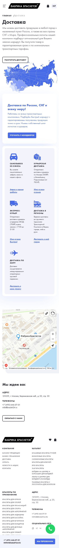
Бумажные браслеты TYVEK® (44, 453)
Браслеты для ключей (41, 462)
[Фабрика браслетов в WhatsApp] (33, 528)
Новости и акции (10, 465)
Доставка (6, 459)
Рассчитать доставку (15, 60)
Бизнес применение (11, 456)
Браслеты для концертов (13, 524)
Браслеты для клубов (11, 499)
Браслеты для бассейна (12, 518)
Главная (6, 15)
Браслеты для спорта (11, 508)
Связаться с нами (13, 418)
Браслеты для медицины (13, 515)
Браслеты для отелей (11, 502)
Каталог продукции (11, 453)
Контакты (6, 468)
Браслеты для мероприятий (14, 511)
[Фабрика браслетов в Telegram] (37, 528)
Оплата (5, 462)
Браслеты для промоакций (14, 505)
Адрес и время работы (16, 190)
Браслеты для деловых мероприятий (12, 528)
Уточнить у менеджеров (22, 135)
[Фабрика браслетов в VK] (40, 528)
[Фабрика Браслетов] (24, 6)
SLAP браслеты (38, 468)
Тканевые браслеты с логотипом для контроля (43, 483)
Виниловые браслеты (41, 456)
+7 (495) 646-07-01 (12, 540)
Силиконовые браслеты (42, 459)
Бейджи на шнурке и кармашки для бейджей (42, 472)
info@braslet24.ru (12, 543)
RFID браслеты (38, 465)
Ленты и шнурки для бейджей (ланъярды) (41, 478)
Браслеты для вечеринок (13, 521)
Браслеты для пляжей (11, 532)
